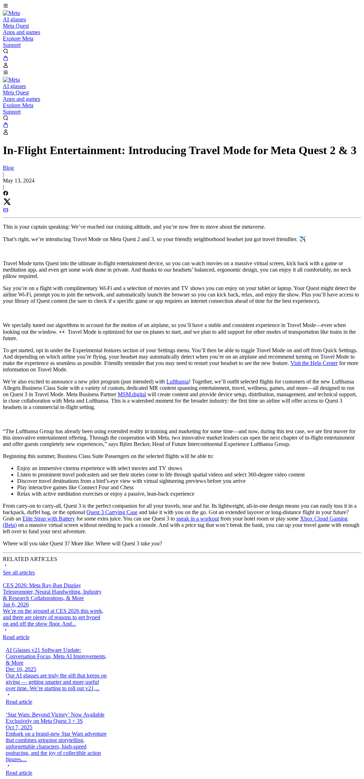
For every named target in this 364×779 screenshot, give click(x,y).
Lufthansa (177, 381)
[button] (182, 6)
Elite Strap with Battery (48, 519)
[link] (11, 13)
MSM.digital (132, 394)
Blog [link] (8, 168)
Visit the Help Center (314, 363)
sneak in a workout (197, 519)
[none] (53, 634)
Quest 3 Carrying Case (112, 512)
